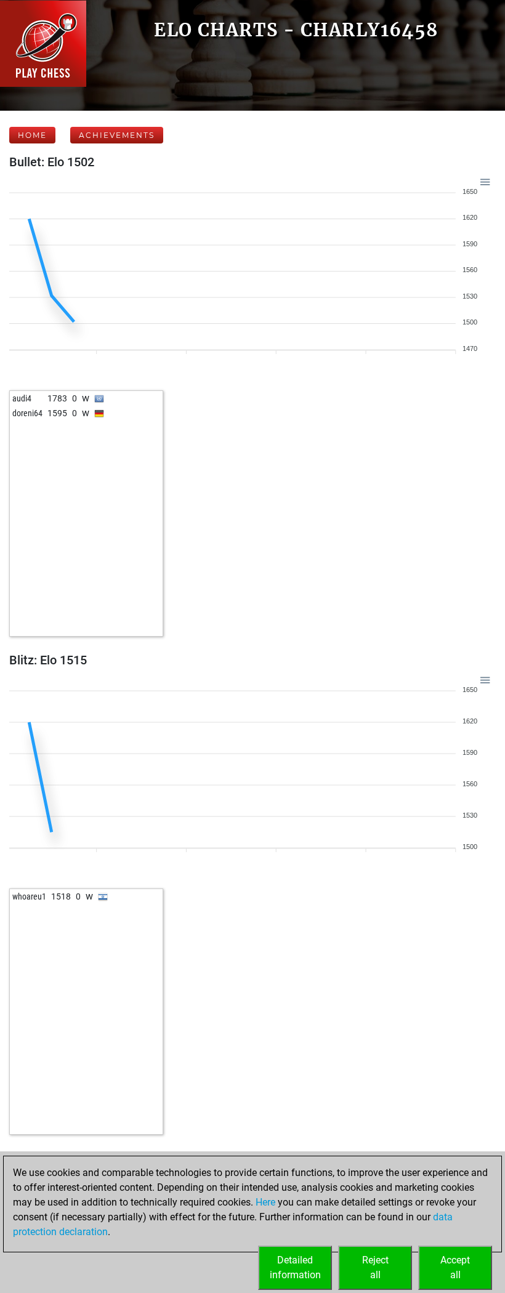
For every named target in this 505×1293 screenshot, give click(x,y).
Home (32, 135)
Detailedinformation (295, 1267)
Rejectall (375, 1267)
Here (265, 1202)
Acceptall (455, 1267)
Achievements (117, 135)
